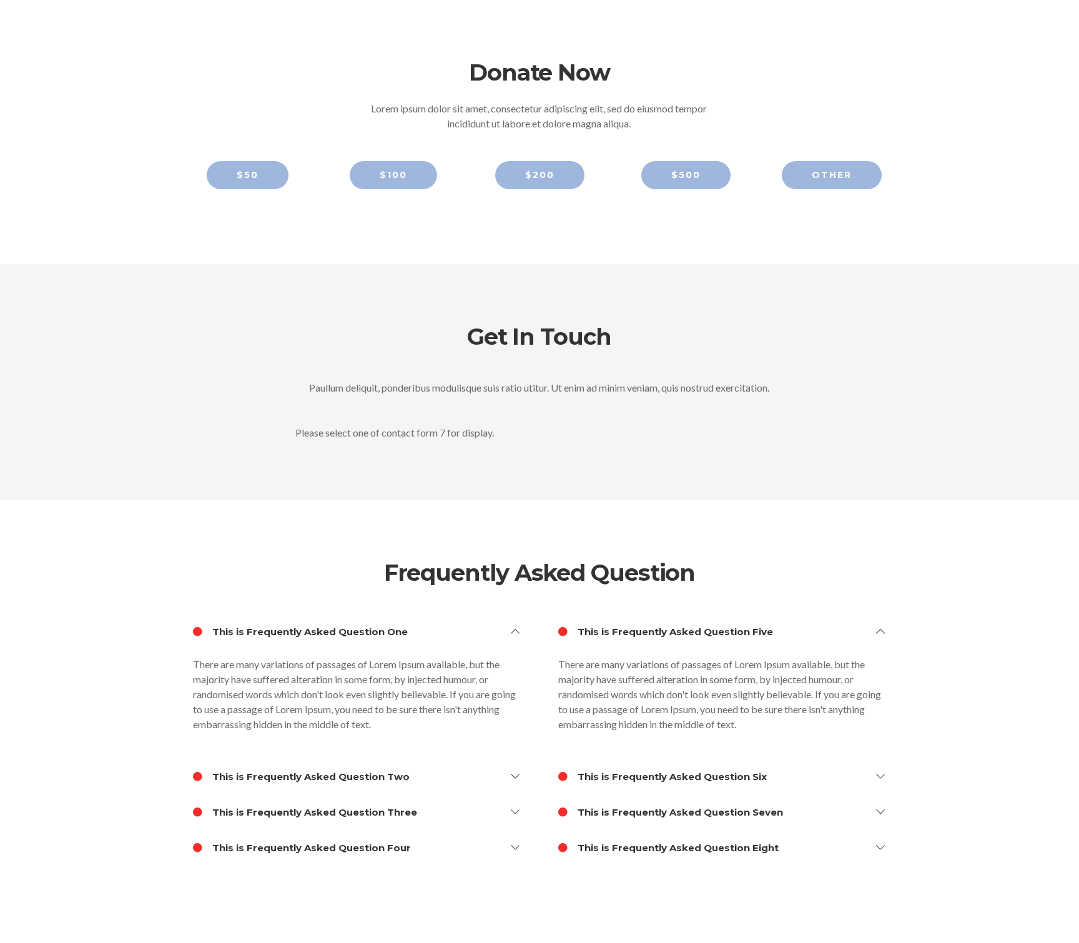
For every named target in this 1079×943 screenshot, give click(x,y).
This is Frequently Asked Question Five (674, 632)
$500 (686, 174)
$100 (393, 174)
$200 (539, 174)
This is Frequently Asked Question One (309, 632)
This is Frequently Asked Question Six (671, 777)
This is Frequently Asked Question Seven (679, 812)
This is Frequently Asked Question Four (310, 848)
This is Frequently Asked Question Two (310, 777)
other (832, 174)
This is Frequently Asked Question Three (313, 812)
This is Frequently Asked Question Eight (677, 848)
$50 (248, 174)
